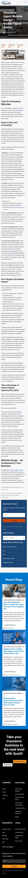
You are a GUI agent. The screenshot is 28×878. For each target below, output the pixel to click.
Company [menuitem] (6, 783)
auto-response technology (13, 251)
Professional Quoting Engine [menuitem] (19, 804)
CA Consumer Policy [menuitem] (20, 829)
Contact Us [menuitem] (5, 795)
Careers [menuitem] (4, 792)
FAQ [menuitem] (3, 842)
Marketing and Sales (10, 32)
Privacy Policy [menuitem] (18, 841)
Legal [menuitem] (17, 823)
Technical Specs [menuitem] (19, 832)
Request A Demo (19, 761)
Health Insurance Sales (8, 558)
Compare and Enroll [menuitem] (20, 808)
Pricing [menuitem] (17, 816)
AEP (4, 550)
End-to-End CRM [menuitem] (19, 794)
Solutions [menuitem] (20, 783)
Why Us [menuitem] (4, 789)
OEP (4, 554)
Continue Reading (9, 625)
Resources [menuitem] (7, 823)
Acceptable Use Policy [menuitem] (19, 836)
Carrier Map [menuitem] (5, 839)
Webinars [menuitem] (4, 835)
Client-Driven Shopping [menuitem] (18, 790)
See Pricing (7, 765)
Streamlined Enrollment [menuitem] (18, 812)
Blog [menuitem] (3, 832)
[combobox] (14, 538)
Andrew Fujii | (3, 46)
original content (16, 414)
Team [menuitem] (3, 798)
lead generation (17, 110)
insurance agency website (16, 470)
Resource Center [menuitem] (6, 829)
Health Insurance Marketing (10, 547)
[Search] (23, 538)
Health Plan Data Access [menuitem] (19, 798)
